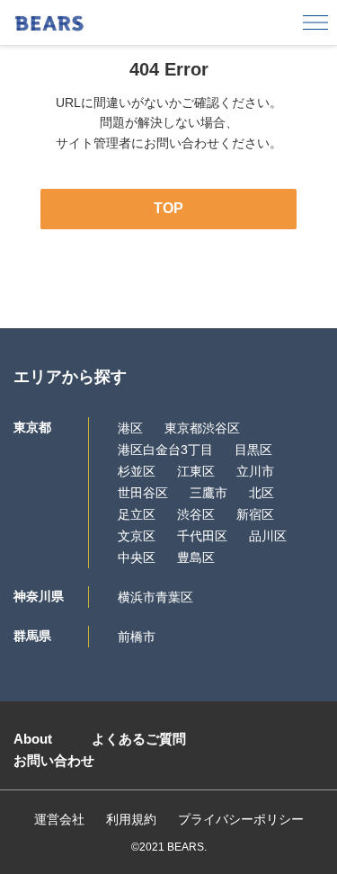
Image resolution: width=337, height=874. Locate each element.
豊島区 (196, 557)
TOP (168, 208)
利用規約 (131, 819)
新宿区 (255, 514)
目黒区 (253, 449)
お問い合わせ (53, 760)
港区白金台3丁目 (165, 449)
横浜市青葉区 (155, 597)
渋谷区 (196, 514)
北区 (261, 493)
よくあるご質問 (139, 738)
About (32, 738)
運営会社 (59, 819)
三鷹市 (208, 493)
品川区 (268, 536)
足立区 (136, 514)
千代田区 (202, 536)
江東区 (196, 471)
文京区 (136, 536)
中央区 (136, 557)
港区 (130, 428)
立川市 (255, 471)
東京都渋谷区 (202, 428)
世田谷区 (143, 493)
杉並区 (136, 471)
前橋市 (136, 636)
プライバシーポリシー (241, 819)
